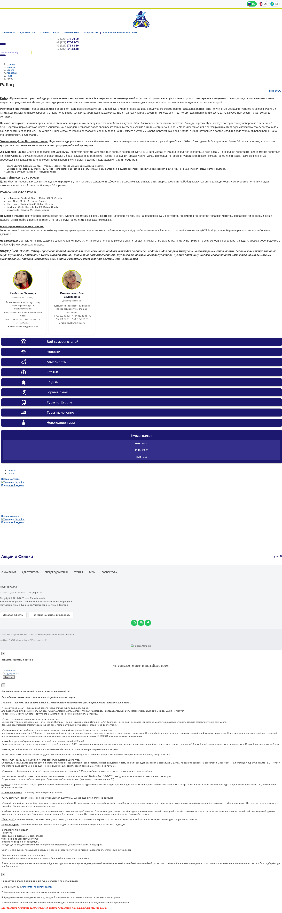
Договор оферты (13, 615)
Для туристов (27, 32)
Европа (10, 70)
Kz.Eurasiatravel (141, 19)
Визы (56, 32)
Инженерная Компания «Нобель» (56, 634)
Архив (276, 556)
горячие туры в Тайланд (55, 605)
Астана (11, 473)
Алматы (12, 470)
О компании (9, 32)
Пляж (9, 75)
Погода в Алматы (10, 479)
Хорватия (12, 72)
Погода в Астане (10, 516)
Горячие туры (71, 32)
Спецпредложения (56, 572)
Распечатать (274, 90)
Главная (11, 64)
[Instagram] (141, 623)
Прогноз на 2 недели (12, 485)
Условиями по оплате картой (36, 886)
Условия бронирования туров (120, 32)
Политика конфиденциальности (51, 615)
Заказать (8, 677)
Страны (44, 32)
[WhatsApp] (134, 623)
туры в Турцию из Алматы (27, 605)
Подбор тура (91, 32)
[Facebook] (148, 623)
